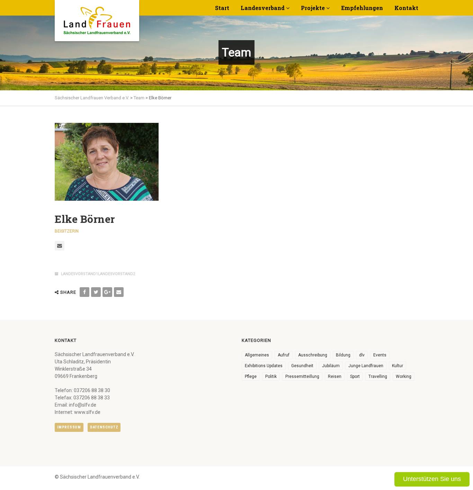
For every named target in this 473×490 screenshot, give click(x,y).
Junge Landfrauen (365, 365)
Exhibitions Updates (264, 365)
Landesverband (263, 7)
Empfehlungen (362, 7)
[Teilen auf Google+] (107, 292)
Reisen (334, 376)
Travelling (377, 376)
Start (222, 7)
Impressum (69, 427)
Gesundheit (302, 365)
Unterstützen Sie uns (432, 478)
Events (379, 355)
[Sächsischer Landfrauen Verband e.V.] (97, 18)
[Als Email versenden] (119, 292)
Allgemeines (257, 355)
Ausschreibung (312, 355)
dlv (362, 355)
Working (403, 376)
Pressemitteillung (302, 376)
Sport (355, 376)
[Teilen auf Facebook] (84, 292)
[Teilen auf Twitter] (96, 292)
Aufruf (283, 355)
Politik (271, 376)
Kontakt (406, 7)
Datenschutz (104, 427)
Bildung (343, 355)
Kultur (397, 365)
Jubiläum (331, 365)
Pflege (251, 376)
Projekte (313, 7)
